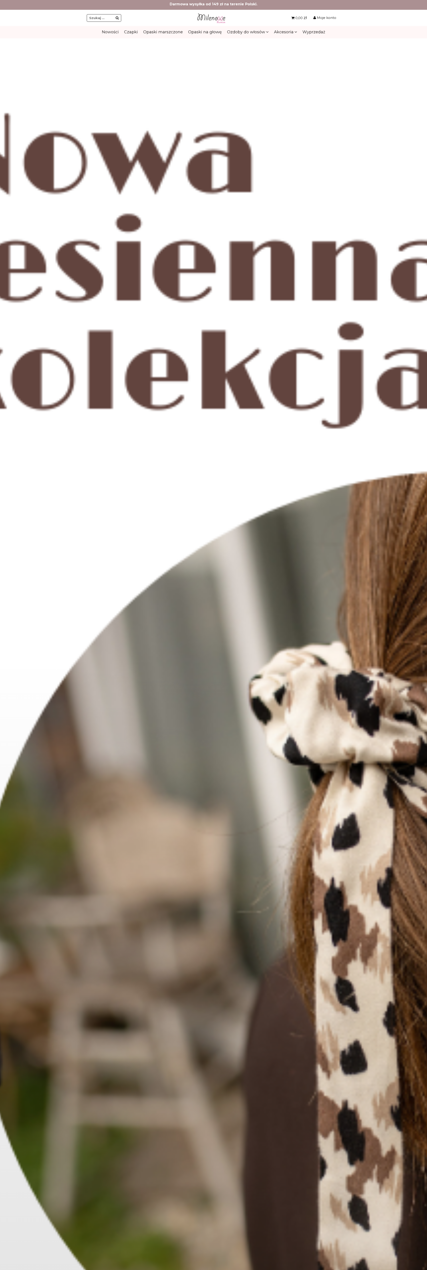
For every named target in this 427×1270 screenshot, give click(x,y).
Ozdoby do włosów (246, 32)
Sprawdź (213, 131)
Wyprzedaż (313, 32)
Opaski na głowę (205, 32)
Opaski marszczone (163, 32)
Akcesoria (284, 32)
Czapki (131, 32)
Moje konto (326, 18)
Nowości (110, 32)
